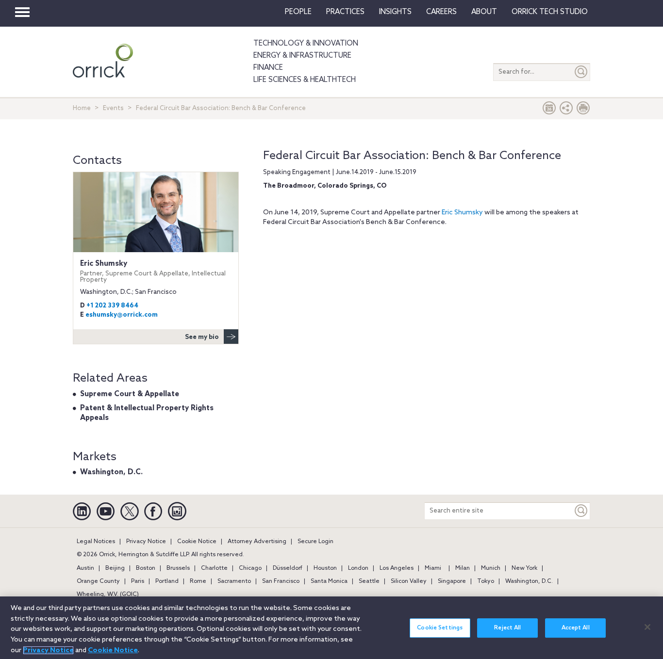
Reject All (507, 628)
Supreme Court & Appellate (129, 394)
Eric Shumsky (462, 213)
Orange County (98, 581)
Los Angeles (397, 568)
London (358, 568)
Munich (490, 568)
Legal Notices (96, 541)
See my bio (202, 337)
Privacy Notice (146, 541)
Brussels (178, 568)
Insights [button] (395, 12)
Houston (325, 568)
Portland (167, 581)
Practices (345, 12)
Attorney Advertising (257, 541)
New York (524, 568)
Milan (462, 568)
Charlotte (214, 568)
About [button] (484, 12)
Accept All (576, 628)
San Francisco (280, 581)
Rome (198, 581)
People (298, 12)
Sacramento (234, 581)
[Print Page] (583, 110)
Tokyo (485, 581)
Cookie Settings (440, 628)
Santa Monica (329, 581)
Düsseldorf (287, 568)
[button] (566, 110)
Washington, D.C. (111, 472)
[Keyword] (581, 511)
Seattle (369, 581)
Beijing (115, 568)
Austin (85, 568)
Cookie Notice (196, 541)
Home (82, 108)
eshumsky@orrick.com (121, 315)
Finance (268, 68)
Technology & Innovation (305, 43)
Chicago (250, 568)
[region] (331, 627)
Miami (433, 568)
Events (113, 108)
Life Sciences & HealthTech (304, 80)
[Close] (647, 627)
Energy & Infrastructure (302, 55)
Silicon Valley (409, 581)
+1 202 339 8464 (112, 305)
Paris (137, 581)
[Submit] (581, 72)
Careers (441, 12)
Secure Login (315, 541)
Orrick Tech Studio (550, 12)
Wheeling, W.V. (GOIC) (108, 594)
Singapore (452, 581)
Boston (145, 568)
